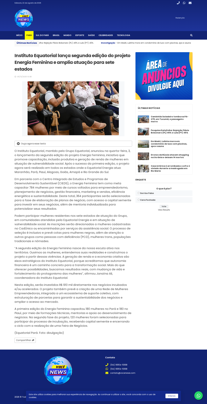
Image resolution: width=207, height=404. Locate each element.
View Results (164, 209)
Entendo (172, 396)
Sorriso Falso (147, 193)
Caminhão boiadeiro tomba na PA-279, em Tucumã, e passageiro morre (169, 119)
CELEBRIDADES (106, 35)
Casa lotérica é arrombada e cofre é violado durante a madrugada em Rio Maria (170, 168)
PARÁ (29, 35)
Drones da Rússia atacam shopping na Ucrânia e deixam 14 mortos (170, 156)
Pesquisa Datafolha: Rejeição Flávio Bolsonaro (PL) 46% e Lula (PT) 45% (170, 131)
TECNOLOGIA (123, 35)
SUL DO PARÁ (42, 35)
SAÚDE (91, 35)
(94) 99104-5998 (118, 364)
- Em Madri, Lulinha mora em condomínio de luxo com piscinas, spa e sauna (120, 42)
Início (19, 35)
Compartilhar (23, 340)
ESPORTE (79, 35)
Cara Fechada (147, 200)
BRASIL (56, 35)
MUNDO (67, 35)
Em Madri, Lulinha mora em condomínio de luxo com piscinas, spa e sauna (169, 144)
